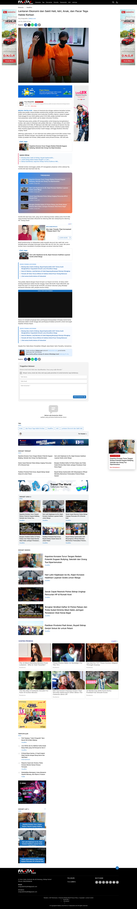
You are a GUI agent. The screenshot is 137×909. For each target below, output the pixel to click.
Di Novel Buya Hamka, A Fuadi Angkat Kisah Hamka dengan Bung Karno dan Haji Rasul (33, 755)
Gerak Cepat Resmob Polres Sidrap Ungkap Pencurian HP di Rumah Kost (34, 464)
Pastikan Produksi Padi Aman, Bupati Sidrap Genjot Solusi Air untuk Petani (33, 473)
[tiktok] (117, 882)
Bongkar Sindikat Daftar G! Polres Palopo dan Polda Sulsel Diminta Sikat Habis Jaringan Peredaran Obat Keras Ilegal (70, 465)
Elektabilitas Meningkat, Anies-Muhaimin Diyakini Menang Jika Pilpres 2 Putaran (33, 773)
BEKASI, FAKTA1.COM (25, 110)
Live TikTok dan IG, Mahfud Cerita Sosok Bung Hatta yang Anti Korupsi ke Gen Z (33, 747)
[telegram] (35, 24)
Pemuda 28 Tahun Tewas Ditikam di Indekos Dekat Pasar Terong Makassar (44, 274)
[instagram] (110, 882)
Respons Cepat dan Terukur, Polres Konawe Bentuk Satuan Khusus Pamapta (32, 765)
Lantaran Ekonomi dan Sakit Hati (72, 428)
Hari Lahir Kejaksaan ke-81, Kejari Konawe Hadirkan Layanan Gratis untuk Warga (49, 256)
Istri (57, 428)
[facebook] (25, 24)
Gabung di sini (64, 354)
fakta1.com (32, 18)
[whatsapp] (32, 24)
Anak (20, 428)
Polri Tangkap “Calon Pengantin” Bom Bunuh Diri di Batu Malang (33, 739)
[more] (45, 809)
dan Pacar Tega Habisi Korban (35, 428)
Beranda (20, 7)
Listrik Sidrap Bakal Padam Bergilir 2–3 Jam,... (35, 160)
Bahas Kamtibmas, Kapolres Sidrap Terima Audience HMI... (40, 161)
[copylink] (39, 24)
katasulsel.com (52, 350)
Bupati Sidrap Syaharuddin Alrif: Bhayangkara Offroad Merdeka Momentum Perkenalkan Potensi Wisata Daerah (70, 474)
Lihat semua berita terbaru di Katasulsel (33, 276)
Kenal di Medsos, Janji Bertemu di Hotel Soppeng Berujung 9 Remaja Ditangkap (45, 271)
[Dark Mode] (117, 2)
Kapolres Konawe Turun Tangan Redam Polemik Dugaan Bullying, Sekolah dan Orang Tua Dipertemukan (48, 147)
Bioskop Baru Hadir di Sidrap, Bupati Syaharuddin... (37, 158)
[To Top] (117, 868)
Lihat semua (33, 106)
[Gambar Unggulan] (53, 82)
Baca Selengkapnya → (115, 467)
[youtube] (113, 882)
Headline (29, 7)
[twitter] (28, 24)
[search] (113, 2)
